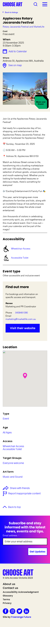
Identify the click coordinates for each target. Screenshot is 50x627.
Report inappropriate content (24, 493)
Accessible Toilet (19, 257)
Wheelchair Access (20, 248)
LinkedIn (26, 611)
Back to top (14, 507)
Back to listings (11, 12)
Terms (6, 599)
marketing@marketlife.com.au (21, 319)
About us (9, 584)
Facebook (5, 611)
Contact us (10, 588)
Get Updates (37, 551)
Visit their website (22, 328)
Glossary (8, 595)
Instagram (12, 611)
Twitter (19, 611)
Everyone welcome (13, 463)
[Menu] (44, 4)
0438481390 (21, 312)
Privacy (7, 603)
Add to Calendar (18, 51)
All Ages (7, 432)
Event (6, 418)
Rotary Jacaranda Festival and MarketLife (23, 27)
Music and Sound (12, 476)
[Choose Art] (12, 4)
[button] (25, 376)
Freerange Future (21, 617)
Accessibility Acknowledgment (21, 592)
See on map (15, 65)
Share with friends (20, 488)
